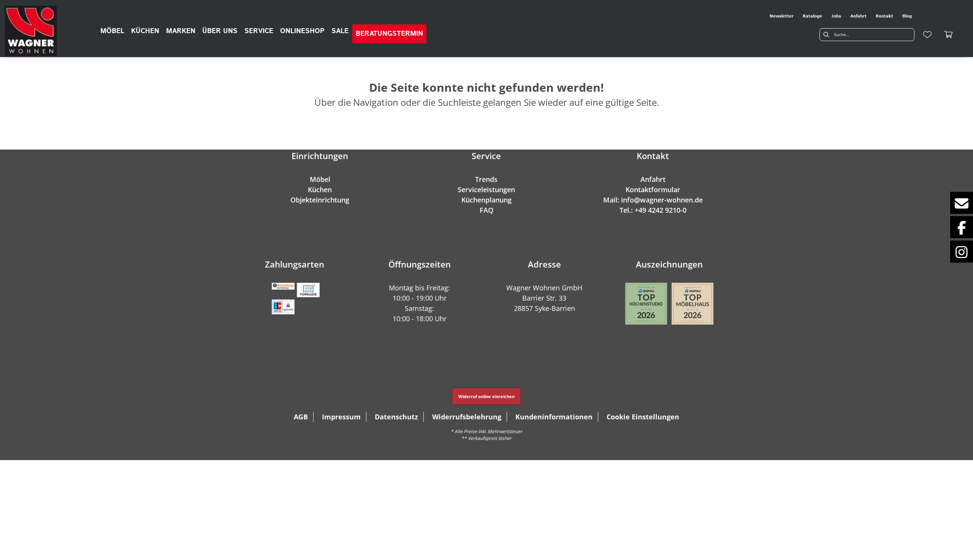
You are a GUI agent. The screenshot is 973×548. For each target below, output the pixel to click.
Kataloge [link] (812, 16)
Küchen (320, 189)
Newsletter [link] (782, 16)
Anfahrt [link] (858, 16)
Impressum (341, 416)
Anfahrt (653, 179)
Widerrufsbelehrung (466, 416)
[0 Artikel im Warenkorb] (949, 35)
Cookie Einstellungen (643, 416)
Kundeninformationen (554, 416)
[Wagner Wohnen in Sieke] (30, 31)
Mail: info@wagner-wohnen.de (653, 199)
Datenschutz (396, 416)
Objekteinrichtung (319, 199)
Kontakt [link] (884, 16)
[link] (112, 31)
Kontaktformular (653, 189)
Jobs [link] (836, 16)
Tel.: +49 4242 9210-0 (653, 210)
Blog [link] (907, 16)
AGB (301, 416)
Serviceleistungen (486, 189)
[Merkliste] (927, 35)
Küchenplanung (486, 199)
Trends (486, 179)
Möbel (320, 179)
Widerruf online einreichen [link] (486, 396)
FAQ (486, 210)
